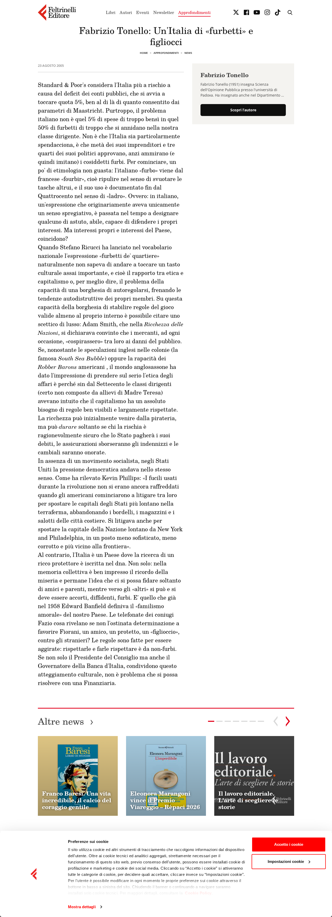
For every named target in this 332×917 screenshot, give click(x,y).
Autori (126, 12)
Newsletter (163, 12)
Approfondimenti (194, 12)
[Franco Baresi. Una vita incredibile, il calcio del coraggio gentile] (77, 775)
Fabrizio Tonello (224, 74)
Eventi (142, 12)
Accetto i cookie (288, 844)
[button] (219, 721)
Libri (110, 12)
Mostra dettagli (82, 907)
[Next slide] (288, 721)
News (188, 53)
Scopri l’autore (243, 110)
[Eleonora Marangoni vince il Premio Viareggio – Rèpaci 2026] (166, 775)
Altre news (65, 721)
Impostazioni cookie (286, 861)
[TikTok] (277, 12)
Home (144, 53)
